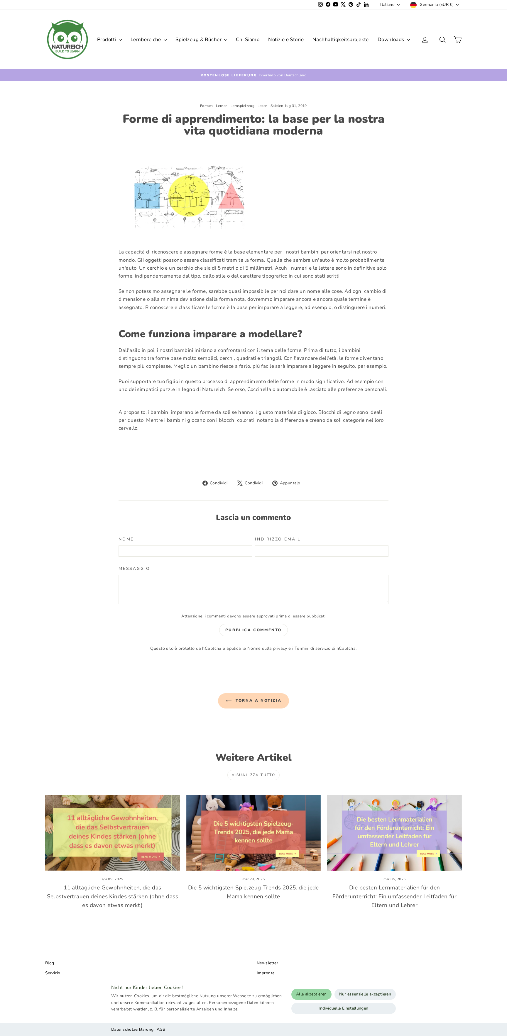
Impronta (265, 973)
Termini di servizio (312, 648)
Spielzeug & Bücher (199, 39)
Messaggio (134, 568)
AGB (161, 1029)
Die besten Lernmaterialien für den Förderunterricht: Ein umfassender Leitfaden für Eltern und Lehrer (394, 896)
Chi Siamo (247, 39)
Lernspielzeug (243, 105)
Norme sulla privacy (267, 648)
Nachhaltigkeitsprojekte (340, 39)
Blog (49, 963)
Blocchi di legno (337, 412)
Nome (126, 539)
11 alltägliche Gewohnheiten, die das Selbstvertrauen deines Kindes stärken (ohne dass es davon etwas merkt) (112, 896)
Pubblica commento (253, 630)
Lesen (263, 105)
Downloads (391, 39)
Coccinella (259, 389)
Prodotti (107, 39)
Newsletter (267, 963)
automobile (290, 389)
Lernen (222, 105)
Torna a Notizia (258, 700)
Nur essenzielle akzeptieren (365, 994)
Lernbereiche (147, 39)
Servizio (52, 973)
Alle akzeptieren (311, 994)
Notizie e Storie (286, 39)
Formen (206, 105)
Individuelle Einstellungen (343, 1008)
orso (240, 389)
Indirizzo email (278, 539)
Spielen (277, 105)
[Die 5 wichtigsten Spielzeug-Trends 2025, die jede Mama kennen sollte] (253, 833)
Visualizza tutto (253, 775)
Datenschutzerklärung (132, 1029)
